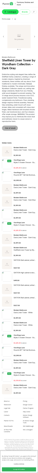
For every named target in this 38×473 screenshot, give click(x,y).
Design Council (27, 405)
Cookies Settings (19, 464)
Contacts (7, 415)
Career (6, 412)
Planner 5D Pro (9, 421)
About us (7, 401)
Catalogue (11, 12)
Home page (6, 19)
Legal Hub (7, 408)
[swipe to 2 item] (20, 49)
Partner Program (28, 408)
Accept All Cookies (19, 469)
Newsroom (7, 405)
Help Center (26, 412)
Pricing (25, 401)
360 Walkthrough (28, 426)
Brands (25, 12)
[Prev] (3, 36)
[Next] (34, 36)
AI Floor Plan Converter (8, 431)
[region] (19, 462)
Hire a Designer (28, 430)
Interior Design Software (27, 416)
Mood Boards (8, 426)
